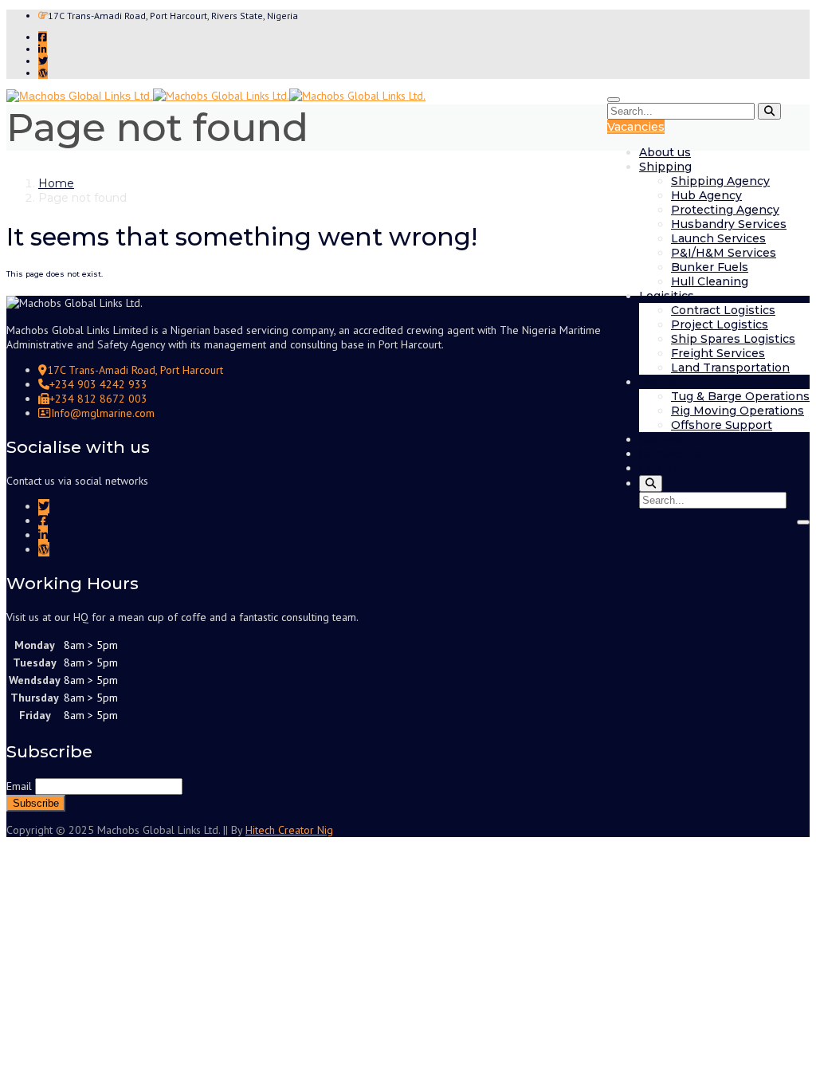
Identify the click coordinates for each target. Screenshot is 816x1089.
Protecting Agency (725, 209)
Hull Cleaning (709, 281)
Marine (659, 382)
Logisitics (666, 296)
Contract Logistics (723, 310)
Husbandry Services (729, 224)
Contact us (670, 453)
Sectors (661, 439)
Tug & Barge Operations (740, 396)
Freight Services (718, 353)
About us (665, 152)
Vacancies (636, 127)
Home (56, 183)
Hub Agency (706, 195)
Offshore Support (721, 425)
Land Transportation (730, 367)
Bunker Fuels (709, 267)
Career (658, 468)
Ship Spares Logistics (733, 339)
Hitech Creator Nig (289, 830)
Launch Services (718, 238)
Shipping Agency (720, 181)
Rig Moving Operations (737, 410)
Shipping (665, 166)
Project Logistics (719, 324)
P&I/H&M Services (723, 253)
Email (19, 786)
